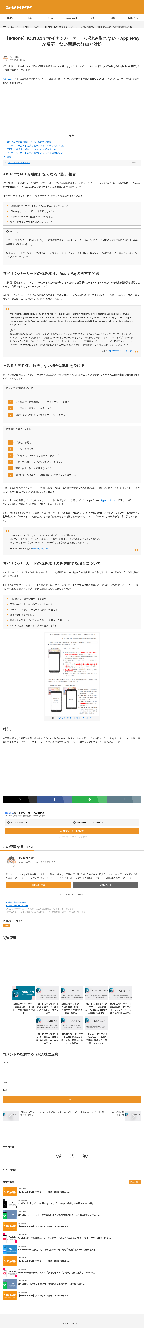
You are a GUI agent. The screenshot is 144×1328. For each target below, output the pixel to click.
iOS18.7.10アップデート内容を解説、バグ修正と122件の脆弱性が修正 (23, 1008)
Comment (6, 1062)
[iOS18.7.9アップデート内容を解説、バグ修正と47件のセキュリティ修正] (47, 999)
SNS (92, 17)
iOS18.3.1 (8, 78)
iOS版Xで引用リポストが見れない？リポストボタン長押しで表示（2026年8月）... (57, 1203)
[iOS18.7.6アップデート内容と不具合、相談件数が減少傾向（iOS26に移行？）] (47, 1029)
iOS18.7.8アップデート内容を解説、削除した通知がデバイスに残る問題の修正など (72, 1008)
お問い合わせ (134, 17)
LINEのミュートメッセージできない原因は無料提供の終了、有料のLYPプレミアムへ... (59, 1214)
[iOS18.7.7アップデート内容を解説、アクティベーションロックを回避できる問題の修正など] (120, 999)
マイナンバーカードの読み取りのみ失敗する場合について (36, 152)
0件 (20, 920)
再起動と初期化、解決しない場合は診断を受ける (31, 149)
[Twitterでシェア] (20, 799)
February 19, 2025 (40, 548)
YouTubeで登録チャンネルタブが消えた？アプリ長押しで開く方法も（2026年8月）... (58, 1272)
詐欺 (113, 17)
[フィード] (85, 1156)
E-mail (5, 1090)
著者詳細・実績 (38, 885)
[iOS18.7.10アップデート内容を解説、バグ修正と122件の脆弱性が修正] (23, 999)
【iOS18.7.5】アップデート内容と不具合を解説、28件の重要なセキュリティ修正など (72, 1038)
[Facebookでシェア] (54, 799)
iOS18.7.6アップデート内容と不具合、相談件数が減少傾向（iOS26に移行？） (47, 1038)
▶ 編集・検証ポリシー (16, 902)
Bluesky (80, 894)
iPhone (51, 17)
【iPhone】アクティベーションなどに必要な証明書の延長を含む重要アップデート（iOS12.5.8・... (96, 1040)
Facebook (69, 894)
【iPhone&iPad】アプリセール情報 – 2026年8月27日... (44, 1191)
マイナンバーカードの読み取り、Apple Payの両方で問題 (35, 145)
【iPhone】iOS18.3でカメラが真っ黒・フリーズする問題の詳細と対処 (98, 1113)
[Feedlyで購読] (89, 799)
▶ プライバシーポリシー (17, 905)
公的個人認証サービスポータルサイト (75, 718)
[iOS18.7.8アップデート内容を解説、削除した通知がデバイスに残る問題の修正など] (72, 999)
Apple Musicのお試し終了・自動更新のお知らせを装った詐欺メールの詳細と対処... (57, 1249)
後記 (9, 156)
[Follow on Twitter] (58, 1156)
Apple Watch (71, 17)
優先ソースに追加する (73, 831)
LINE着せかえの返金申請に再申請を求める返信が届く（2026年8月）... (51, 1284)
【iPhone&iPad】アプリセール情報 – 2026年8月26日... (44, 1226)
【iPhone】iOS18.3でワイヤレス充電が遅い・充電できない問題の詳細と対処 (45, 1113)
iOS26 (31, 17)
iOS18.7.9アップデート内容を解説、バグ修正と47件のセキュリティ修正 (48, 1008)
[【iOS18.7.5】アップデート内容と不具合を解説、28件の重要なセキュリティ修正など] (72, 1029)
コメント (10, 920)
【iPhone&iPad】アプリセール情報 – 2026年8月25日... (44, 1260)
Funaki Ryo (15, 57)
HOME (10, 17)
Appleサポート (108, 500)
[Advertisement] (72, 108)
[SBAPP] (18, 9)
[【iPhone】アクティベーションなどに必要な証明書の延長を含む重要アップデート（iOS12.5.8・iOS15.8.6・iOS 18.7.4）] (96, 1029)
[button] (124, 799)
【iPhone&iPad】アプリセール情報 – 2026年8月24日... (44, 1295)
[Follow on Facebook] (72, 1156)
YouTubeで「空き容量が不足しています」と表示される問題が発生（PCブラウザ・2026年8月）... (64, 1237)
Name (5, 1082)
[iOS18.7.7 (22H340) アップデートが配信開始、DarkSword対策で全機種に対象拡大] (96, 999)
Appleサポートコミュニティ (121, 350)
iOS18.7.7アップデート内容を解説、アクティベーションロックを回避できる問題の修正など (120, 1010)
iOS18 (6, 925)
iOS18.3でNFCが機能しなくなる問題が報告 (29, 142)
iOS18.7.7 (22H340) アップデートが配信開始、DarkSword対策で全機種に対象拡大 (96, 1008)
